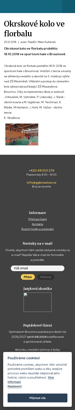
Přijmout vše (37, 398)
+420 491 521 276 (41, 172)
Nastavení (15, 386)
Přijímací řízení (37, 219)
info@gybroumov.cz (41, 184)
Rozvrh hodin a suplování (37, 229)
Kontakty (37, 224)
